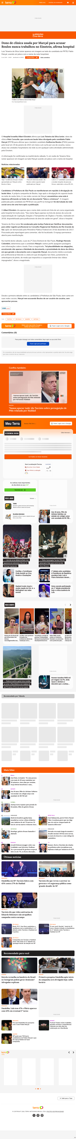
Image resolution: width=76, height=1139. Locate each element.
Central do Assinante (55, 2)
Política (9, 319)
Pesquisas (4, 878)
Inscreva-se (19, 490)
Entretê (13, 789)
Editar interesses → (66, 432)
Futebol (13, 802)
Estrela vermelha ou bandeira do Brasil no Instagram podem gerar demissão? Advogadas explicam (18, 979)
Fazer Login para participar (38, 344)
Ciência (12, 775)
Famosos (13, 842)
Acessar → (33, 498)
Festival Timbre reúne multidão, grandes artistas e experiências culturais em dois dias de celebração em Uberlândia (60, 1025)
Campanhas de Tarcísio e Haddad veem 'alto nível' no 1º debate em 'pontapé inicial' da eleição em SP (24, 941)
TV (48, 842)
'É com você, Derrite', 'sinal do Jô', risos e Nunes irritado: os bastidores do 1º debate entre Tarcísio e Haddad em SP (62, 929)
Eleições (27, 319)
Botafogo (14, 829)
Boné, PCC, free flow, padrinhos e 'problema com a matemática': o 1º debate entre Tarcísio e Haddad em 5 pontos (25, 929)
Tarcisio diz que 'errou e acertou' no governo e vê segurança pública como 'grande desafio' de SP (55, 883)
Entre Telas (51, 815)
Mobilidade (14, 815)
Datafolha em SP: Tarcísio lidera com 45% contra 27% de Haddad (17, 882)
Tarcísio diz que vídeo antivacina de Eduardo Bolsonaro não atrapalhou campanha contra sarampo (17, 914)
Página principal (10, 2)
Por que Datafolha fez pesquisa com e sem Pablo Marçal (23, 1023)
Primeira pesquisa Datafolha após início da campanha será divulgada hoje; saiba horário (56, 979)
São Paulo (19, 319)
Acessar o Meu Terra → (30, 423)
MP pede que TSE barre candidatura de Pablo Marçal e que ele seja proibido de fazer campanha (24, 1038)
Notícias (36, 319)
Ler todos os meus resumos (38, 457)
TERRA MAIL (42, 2)
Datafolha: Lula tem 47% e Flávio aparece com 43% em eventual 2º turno (19, 1009)
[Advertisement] (53, 942)
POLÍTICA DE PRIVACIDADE (55, 1111)
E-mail (68, 2)
